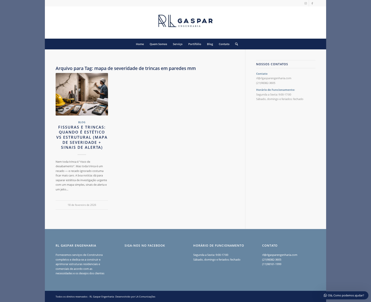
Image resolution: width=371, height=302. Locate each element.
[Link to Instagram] (306, 3)
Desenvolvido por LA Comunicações (135, 296)
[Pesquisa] (235, 44)
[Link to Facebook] (312, 3)
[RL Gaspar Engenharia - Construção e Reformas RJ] (185, 22)
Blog (81, 122)
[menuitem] (140, 44)
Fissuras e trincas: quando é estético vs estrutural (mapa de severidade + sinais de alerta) (82, 137)
